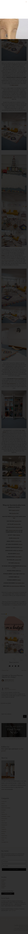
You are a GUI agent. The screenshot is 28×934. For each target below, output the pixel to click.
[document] (14, 467)
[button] (26, 1)
